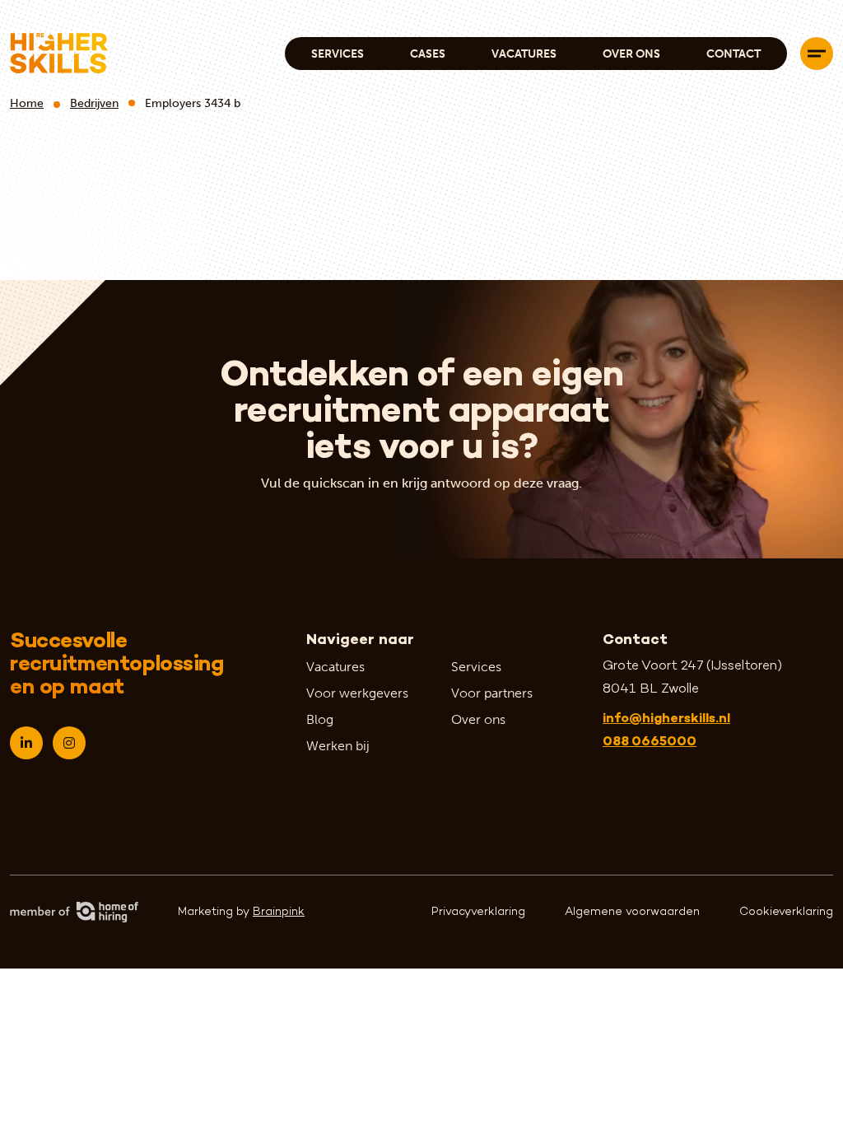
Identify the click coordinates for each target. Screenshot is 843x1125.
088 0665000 (649, 742)
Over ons (631, 54)
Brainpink (279, 912)
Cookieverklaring (786, 912)
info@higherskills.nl (666, 719)
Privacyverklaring (478, 912)
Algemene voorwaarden (632, 912)
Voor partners (492, 693)
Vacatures (524, 54)
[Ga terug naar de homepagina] (59, 53)
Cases (427, 54)
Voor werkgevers (357, 693)
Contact (733, 54)
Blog (319, 719)
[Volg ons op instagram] (69, 742)
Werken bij (338, 746)
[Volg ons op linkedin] (26, 742)
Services (337, 54)
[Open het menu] (816, 53)
